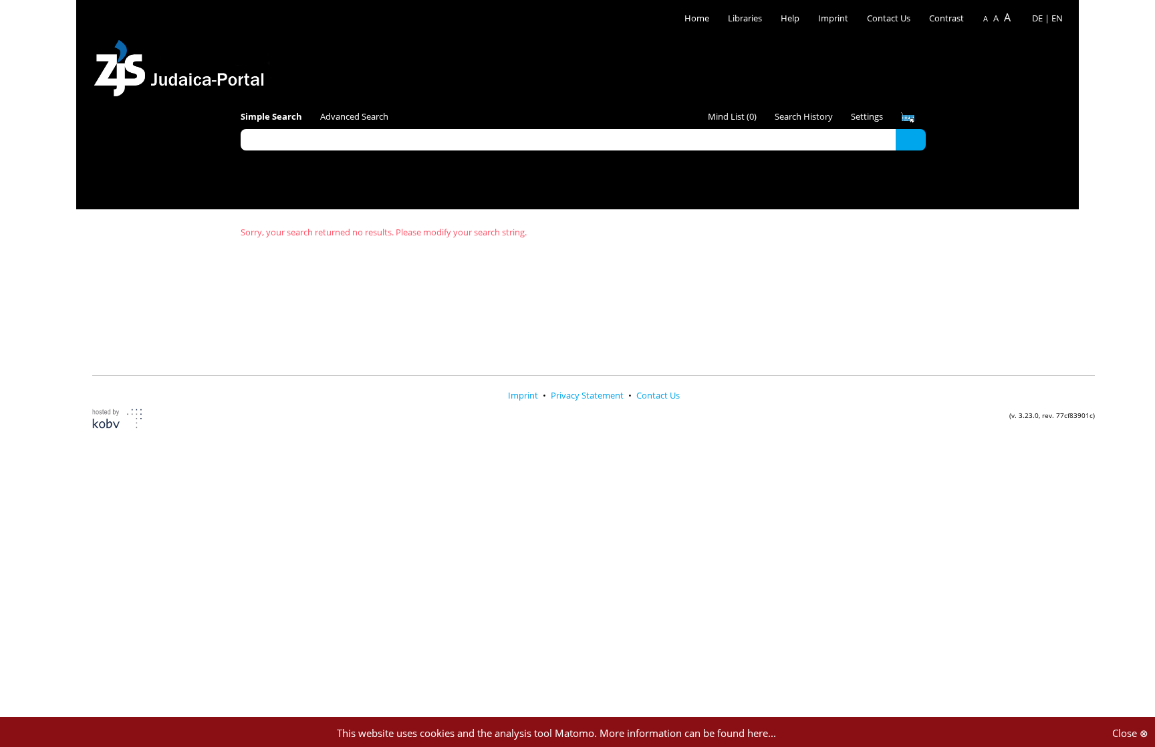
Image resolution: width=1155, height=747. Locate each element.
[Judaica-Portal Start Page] (182, 64)
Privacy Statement (588, 395)
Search (911, 139)
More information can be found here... (688, 733)
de (1037, 18)
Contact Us (889, 18)
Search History (804, 116)
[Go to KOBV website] (125, 420)
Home (696, 18)
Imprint (833, 18)
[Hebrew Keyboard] (907, 117)
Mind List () (732, 116)
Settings (867, 116)
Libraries (745, 18)
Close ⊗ (1130, 733)
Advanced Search (354, 116)
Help (790, 18)
